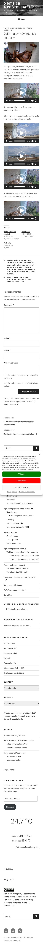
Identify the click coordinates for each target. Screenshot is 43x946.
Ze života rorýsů (10, 653)
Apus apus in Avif (13, 756)
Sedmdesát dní (10, 648)
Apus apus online (13, 760)
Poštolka (12, 269)
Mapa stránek (9, 770)
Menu (23, 19)
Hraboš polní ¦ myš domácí (15, 736)
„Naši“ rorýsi (11, 496)
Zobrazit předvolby (21, 487)
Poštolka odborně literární (17, 568)
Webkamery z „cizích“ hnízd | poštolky (22, 552)
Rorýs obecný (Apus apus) (14, 753)
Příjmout (21, 474)
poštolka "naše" (21, 277)
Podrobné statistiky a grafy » (27, 847)
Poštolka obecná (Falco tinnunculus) (19, 740)
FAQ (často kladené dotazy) (15, 590)
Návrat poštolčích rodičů (14, 668)
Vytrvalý (7, 658)
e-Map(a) (10, 520)
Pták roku (7, 243)
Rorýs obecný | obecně (13, 585)
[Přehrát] (6, 100)
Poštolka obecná (26, 269)
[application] (21, 93)
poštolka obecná (15, 279)
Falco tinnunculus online (16, 748)
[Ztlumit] (32, 100)
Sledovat (10, 807)
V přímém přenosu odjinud (15, 549)
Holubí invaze (9, 643)
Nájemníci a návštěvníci (19, 263)
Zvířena (11, 274)
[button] (39, 454)
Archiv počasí (12, 540)
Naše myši (10, 500)
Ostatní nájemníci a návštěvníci (19, 503)
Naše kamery (11, 512)
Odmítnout (21, 481)
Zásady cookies (12, 492)
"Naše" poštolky (15, 261)
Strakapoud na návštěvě (14, 673)
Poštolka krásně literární (16, 572)
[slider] (19, 100)
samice (10, 282)
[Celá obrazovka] (36, 100)
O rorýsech (26, 232)
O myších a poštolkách (17, 5)
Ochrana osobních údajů (27, 492)
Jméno (7, 338)
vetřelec (19, 282)
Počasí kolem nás (13, 543)
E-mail (7, 350)
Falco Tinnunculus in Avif (16, 744)
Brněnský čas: (8, 869)
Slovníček (8, 595)
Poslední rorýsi (10, 663)
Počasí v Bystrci (10, 533)
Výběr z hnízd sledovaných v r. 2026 (24, 559)
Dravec (27, 261)
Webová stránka (11, 363)
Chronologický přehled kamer (21, 516)
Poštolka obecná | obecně (14, 565)
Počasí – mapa (12, 536)
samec (28, 279)
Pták (33, 272)
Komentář (9, 305)
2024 (9, 277)
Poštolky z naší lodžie (18, 272)
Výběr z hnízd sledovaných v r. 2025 (24, 556)
